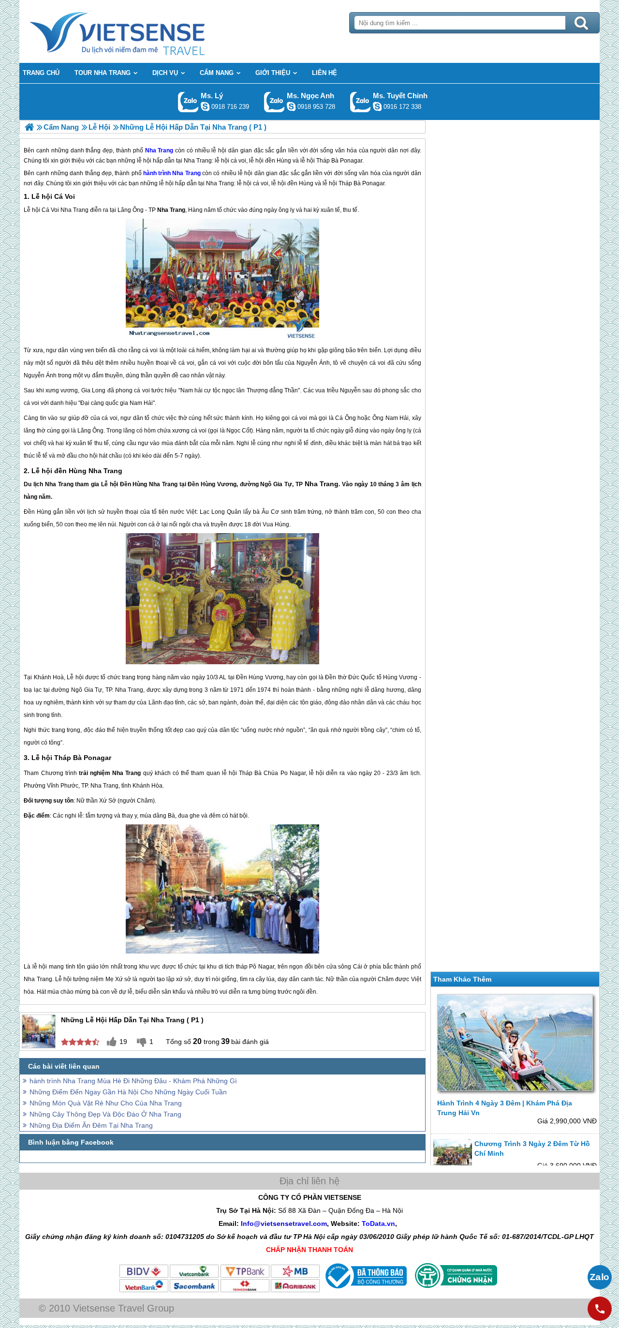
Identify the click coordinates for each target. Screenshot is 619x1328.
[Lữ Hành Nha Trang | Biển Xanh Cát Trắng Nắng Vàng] (29, 127)
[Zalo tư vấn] (600, 1277)
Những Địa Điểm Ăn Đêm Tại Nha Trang (91, 1125)
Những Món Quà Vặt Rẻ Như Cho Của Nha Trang (105, 1103)
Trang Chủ (141, 31)
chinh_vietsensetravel (377, 106)
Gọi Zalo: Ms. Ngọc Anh (274, 102)
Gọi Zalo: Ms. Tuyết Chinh (360, 102)
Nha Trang (186, 173)
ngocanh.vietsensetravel (291, 106)
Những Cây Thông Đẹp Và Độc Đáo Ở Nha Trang (105, 1114)
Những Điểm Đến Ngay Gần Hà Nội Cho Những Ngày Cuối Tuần (128, 1092)
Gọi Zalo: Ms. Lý (188, 102)
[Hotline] (600, 1309)
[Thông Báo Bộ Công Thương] (365, 1291)
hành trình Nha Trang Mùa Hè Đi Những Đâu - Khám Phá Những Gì (133, 1081)
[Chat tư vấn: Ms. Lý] (205, 106)
